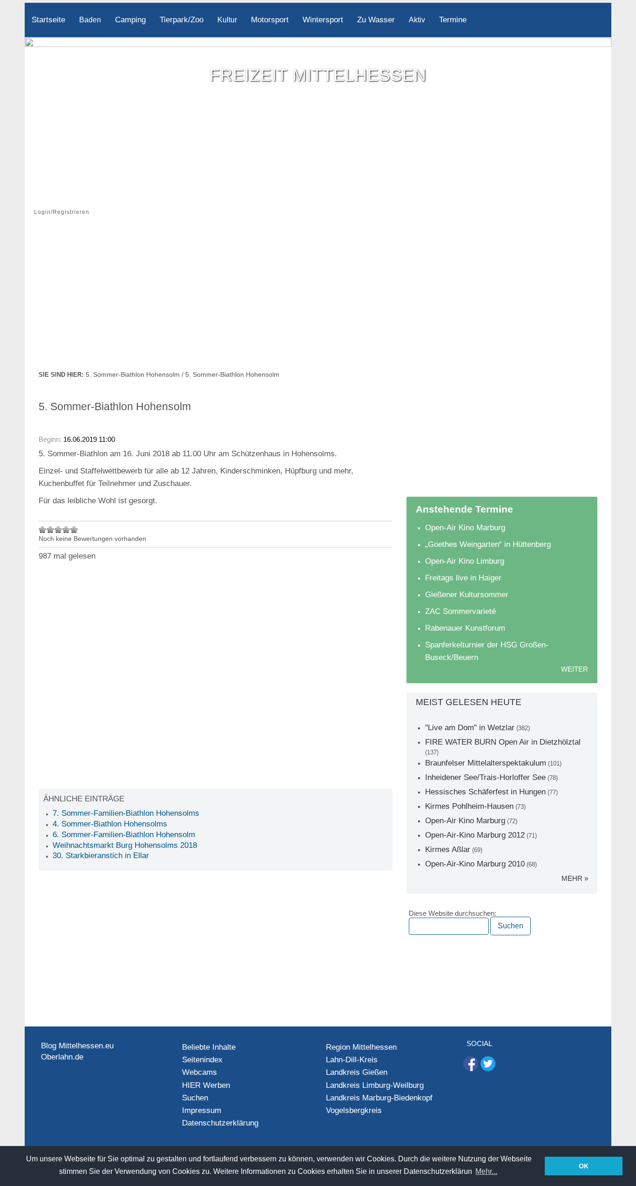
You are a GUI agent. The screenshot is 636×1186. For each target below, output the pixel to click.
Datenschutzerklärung (220, 1123)
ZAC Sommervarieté (460, 611)
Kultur (227, 20)
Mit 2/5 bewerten (50, 529)
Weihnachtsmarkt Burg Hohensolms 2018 (125, 845)
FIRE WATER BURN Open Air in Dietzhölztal (503, 742)
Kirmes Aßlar (447, 849)
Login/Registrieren (61, 212)
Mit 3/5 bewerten (58, 529)
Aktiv (417, 20)
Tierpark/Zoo (181, 19)
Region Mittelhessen (361, 1047)
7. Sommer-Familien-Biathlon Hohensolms (126, 813)
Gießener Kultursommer (466, 594)
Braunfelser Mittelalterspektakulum (485, 763)
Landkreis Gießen (356, 1072)
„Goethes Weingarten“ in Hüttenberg (488, 544)
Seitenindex (202, 1059)
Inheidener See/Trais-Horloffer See (485, 777)
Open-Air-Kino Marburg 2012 (475, 835)
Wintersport (323, 19)
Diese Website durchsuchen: (452, 913)
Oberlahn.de (62, 1057)
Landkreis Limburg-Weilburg (375, 1085)
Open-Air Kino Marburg (465, 527)
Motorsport (270, 19)
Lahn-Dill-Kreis (352, 1059)
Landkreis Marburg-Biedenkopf (379, 1097)
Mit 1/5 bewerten (43, 529)
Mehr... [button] (486, 1171)
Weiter (574, 669)
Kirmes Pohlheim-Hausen (469, 806)
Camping (130, 19)
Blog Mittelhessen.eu (77, 1045)
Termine (453, 19)
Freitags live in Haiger (463, 577)
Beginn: (51, 439)
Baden (90, 20)
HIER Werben (206, 1085)
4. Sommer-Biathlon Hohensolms (110, 824)
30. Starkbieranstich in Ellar (101, 855)
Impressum (201, 1110)
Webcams (199, 1072)
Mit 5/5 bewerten (74, 529)
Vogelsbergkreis (354, 1110)
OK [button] (584, 1166)
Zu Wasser (376, 19)
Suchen (195, 1097)
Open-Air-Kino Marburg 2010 (475, 864)
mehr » (575, 878)
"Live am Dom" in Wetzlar (469, 727)
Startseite (48, 19)
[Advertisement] (318, 299)
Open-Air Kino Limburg (464, 561)
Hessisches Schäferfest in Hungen (485, 791)
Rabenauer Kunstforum (465, 628)
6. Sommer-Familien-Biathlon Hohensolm (124, 834)
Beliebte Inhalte (209, 1047)
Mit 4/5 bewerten (66, 529)
